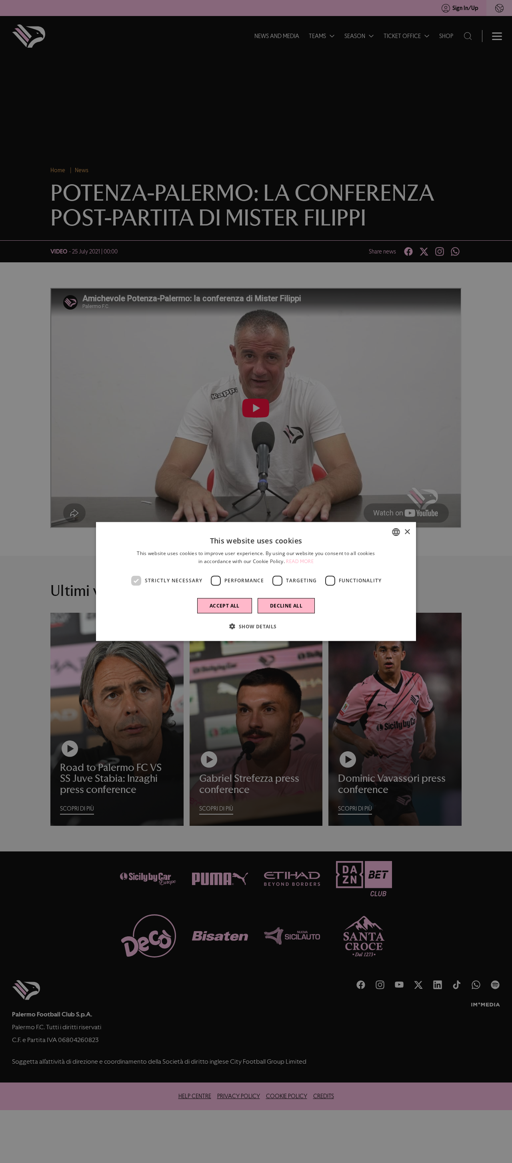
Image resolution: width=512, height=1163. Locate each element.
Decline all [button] (286, 605)
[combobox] (396, 532)
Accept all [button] (225, 605)
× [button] (407, 532)
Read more (300, 561)
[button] (255, 626)
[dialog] (256, 581)
